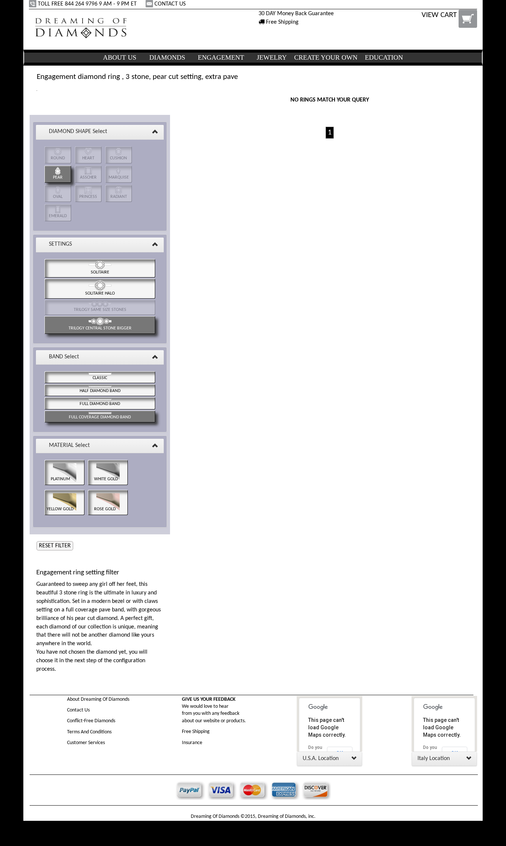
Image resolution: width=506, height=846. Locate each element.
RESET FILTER (55, 546)
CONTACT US (170, 4)
